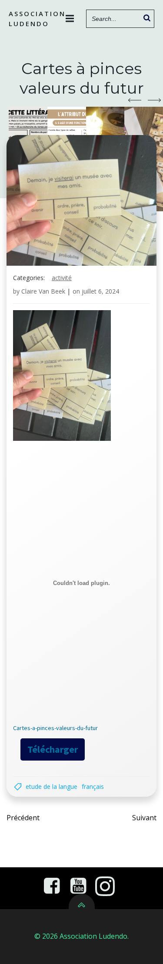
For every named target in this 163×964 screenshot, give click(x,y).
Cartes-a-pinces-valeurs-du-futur (55, 728)
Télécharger (52, 749)
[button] (134, 100)
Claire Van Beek (43, 291)
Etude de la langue (51, 786)
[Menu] (70, 18)
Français (93, 786)
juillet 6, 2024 (100, 291)
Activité (62, 278)
